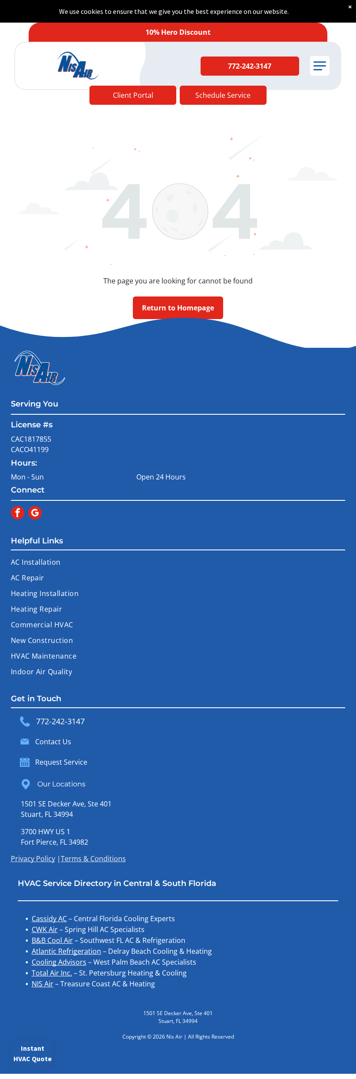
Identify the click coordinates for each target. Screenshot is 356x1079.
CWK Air (45, 929)
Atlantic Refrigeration (66, 951)
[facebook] (17, 514)
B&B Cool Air (52, 940)
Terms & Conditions (93, 858)
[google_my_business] (35, 514)
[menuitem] (178, 562)
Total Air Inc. (52, 973)
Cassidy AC (49, 918)
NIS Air (42, 984)
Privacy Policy (33, 858)
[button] (320, 66)
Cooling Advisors (59, 962)
